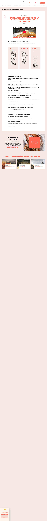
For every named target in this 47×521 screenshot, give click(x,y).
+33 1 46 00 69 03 (17, 145)
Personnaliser (4, 517)
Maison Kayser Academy (6, 9)
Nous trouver (37, 2)
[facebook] (5, 16)
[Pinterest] (5, 17)
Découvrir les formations (12, 147)
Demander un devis (32, 2)
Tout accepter (5, 514)
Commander (42, 2)
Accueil (2, 9)
